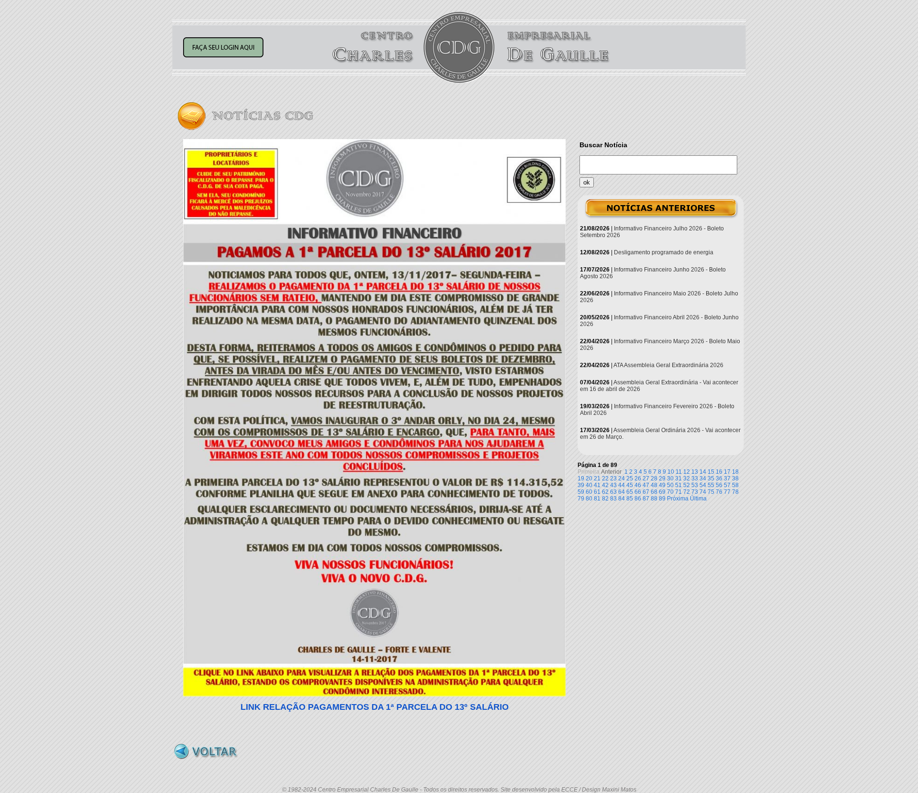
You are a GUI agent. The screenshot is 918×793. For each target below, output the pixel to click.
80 (589, 498)
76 (719, 492)
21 (597, 478)
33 (694, 478)
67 (646, 492)
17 (727, 471)
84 (621, 498)
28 (654, 478)
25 (629, 478)
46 (637, 485)
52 (686, 485)
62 (605, 492)
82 (605, 498)
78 (735, 492)
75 (711, 492)
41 (597, 485)
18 (735, 471)
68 (654, 492)
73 (694, 492)
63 (613, 492)
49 (662, 485)
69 (662, 492)
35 (711, 478)
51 (678, 485)
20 (589, 478)
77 (727, 492)
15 (711, 471)
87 (646, 498)
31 (678, 478)
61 (597, 492)
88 (654, 498)
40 (589, 485)
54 (702, 485)
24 (621, 478)
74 (702, 492)
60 (589, 492)
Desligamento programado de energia (663, 252)
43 (613, 485)
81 (597, 498)
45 (629, 485)
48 (654, 485)
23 (613, 478)
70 (670, 492)
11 (679, 471)
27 (646, 478)
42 (605, 485)
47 (646, 485)
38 (735, 478)
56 (719, 485)
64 (621, 492)
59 (581, 492)
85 (629, 498)
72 (686, 492)
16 (719, 471)
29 (662, 478)
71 (678, 492)
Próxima (677, 498)
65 (629, 492)
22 (605, 478)
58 (735, 485)
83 (613, 498)
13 (694, 471)
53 (694, 485)
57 (727, 485)
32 (686, 478)
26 (637, 478)
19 (581, 478)
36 (719, 478)
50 (670, 485)
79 (581, 498)
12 (686, 471)
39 (581, 485)
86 (637, 498)
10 (670, 471)
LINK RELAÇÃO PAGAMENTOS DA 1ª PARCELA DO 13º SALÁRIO (374, 707)
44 (621, 485)
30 (670, 478)
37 (727, 478)
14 (702, 471)
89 (662, 498)
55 (711, 485)
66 (637, 492)
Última (698, 498)
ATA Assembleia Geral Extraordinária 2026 (668, 365)
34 (702, 478)
